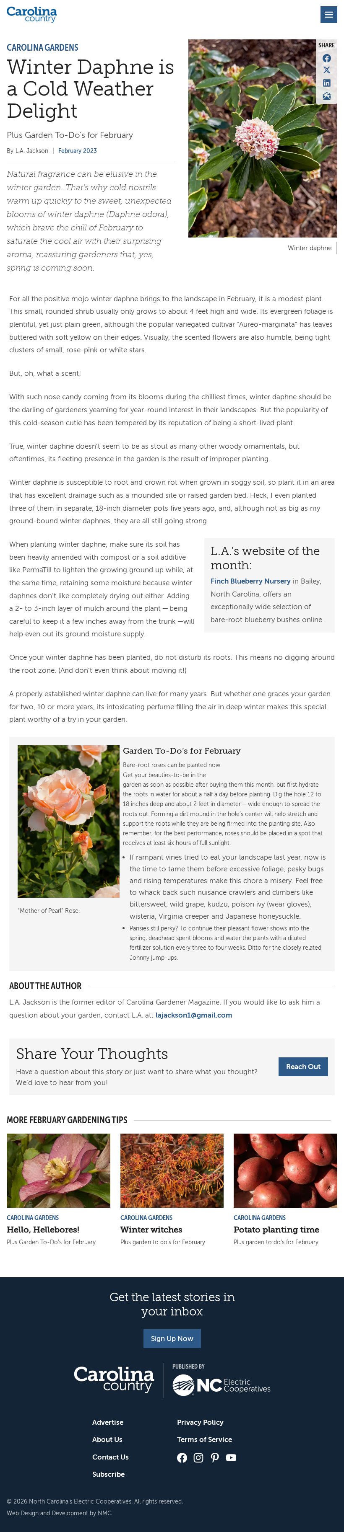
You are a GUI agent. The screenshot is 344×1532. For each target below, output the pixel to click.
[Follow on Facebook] (182, 1458)
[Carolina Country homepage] (32, 14)
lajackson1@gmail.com (194, 1015)
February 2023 (77, 151)
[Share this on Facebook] (327, 58)
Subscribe (108, 1474)
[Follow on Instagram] (198, 1458)
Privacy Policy (200, 1422)
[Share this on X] (327, 70)
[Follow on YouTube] (231, 1458)
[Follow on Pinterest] (215, 1458)
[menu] (329, 14)
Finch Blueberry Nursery (251, 581)
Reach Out (303, 1067)
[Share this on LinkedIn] (326, 83)
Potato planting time (276, 1230)
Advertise (107, 1422)
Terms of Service (204, 1440)
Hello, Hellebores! (43, 1230)
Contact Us (110, 1457)
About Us (107, 1440)
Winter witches (151, 1230)
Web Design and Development (47, 1513)
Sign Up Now (172, 1339)
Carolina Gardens (42, 47)
